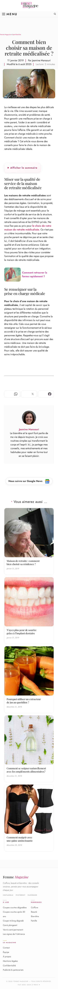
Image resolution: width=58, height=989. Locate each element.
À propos (7, 956)
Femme (15, 877)
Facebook (32, 895)
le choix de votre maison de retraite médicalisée (27, 227)
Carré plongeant (10, 925)
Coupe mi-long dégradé (13, 920)
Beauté (34, 911)
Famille (34, 920)
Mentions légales (10, 961)
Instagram (8, 895)
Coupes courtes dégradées (15, 907)
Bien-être (35, 916)
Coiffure (34, 907)
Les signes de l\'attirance (14, 934)
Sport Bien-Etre (16, 34)
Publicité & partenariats (13, 969)
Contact (6, 947)
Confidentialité (9, 965)
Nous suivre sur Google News (25, 481)
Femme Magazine (5, 34)
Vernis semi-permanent (13, 929)
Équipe (6, 952)
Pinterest (20, 895)
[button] (55, 14)
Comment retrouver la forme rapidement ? (34, 274)
